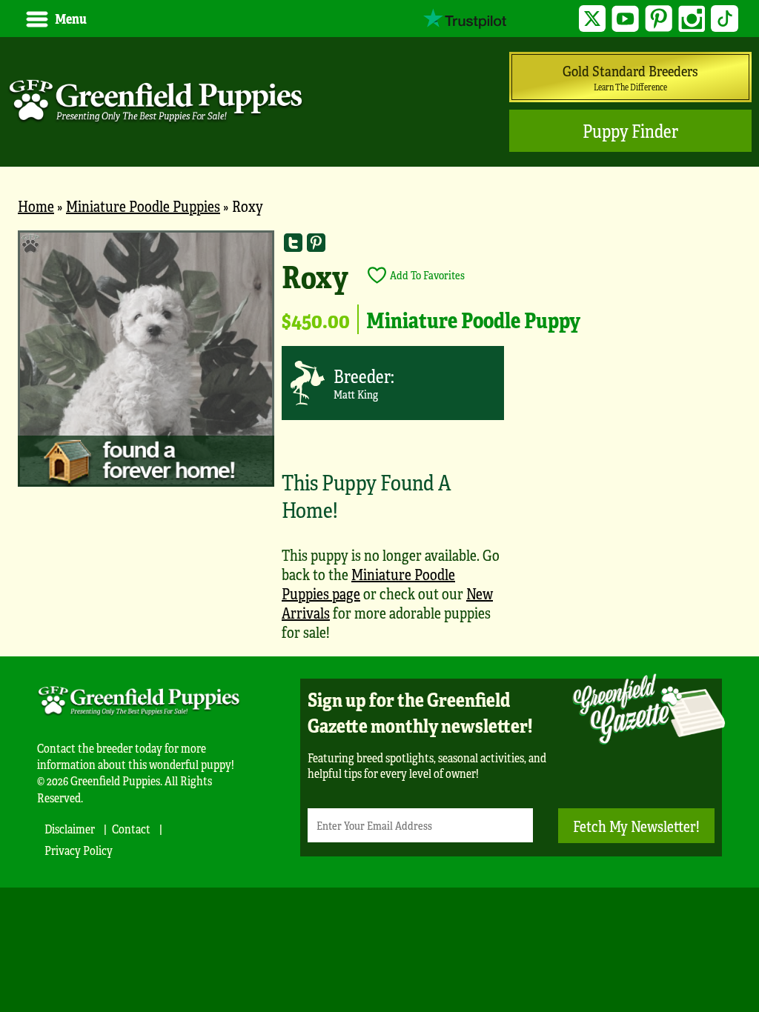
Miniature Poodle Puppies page (368, 583)
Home (36, 205)
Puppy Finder (630, 131)
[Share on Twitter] (293, 241)
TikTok (724, 19)
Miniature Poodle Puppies (143, 205)
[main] (379, 443)
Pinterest (658, 19)
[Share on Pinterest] (316, 241)
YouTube (625, 19)
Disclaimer (69, 828)
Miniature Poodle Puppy (473, 319)
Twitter (592, 19)
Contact (131, 828)
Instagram (692, 19)
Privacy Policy (78, 850)
